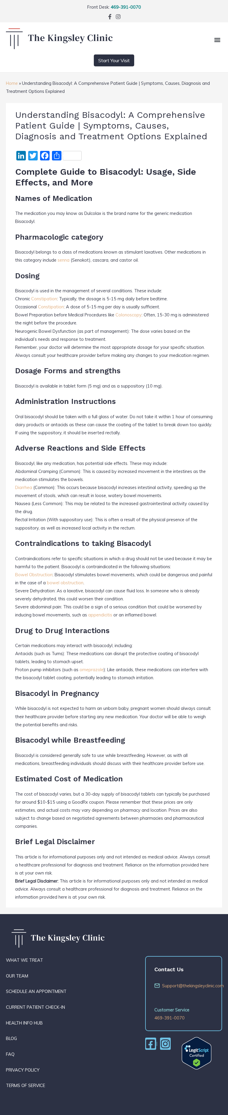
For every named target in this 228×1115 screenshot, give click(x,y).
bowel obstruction (65, 582)
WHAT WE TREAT (24, 960)
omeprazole (92, 669)
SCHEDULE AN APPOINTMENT (36, 991)
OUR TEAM (17, 976)
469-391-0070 (126, 7)
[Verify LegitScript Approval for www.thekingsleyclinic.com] (196, 1052)
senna (63, 260)
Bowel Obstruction (34, 574)
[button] (217, 40)
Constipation (44, 299)
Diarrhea (23, 487)
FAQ (10, 1054)
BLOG (11, 1038)
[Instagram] (118, 16)
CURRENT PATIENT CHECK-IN (35, 1007)
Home (12, 83)
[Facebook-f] (110, 16)
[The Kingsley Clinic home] (59, 47)
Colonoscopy (128, 315)
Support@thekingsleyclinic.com (187, 985)
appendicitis (100, 615)
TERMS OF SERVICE (25, 1085)
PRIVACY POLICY (22, 1070)
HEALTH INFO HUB (24, 1023)
